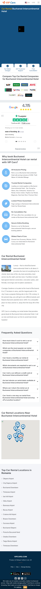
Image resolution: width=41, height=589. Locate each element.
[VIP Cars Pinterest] (22, 579)
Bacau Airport (8, 510)
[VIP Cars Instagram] (25, 579)
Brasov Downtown (9, 519)
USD (33, 2)
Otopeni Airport (8, 478)
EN (28, 2)
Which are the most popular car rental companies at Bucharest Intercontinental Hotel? (18, 350)
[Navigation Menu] (38, 2)
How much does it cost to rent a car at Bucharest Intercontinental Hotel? (17, 342)
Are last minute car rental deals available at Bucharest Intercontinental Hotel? (19, 381)
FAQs (12, 567)
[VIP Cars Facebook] (16, 579)
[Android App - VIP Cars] (15, 573)
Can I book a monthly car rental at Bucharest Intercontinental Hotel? (15, 359)
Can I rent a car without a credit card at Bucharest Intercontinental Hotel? (17, 374)
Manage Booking (25, 567)
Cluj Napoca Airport (10, 483)
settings (18, 587)
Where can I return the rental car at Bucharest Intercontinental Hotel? (16, 389)
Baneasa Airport (8, 505)
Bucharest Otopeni (9, 528)
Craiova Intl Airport (9, 514)
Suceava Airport (8, 523)
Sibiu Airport (7, 501)
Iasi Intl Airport (8, 496)
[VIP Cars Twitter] (19, 579)
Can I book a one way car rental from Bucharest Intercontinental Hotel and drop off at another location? (19, 397)
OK (25, 587)
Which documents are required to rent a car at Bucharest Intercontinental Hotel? (19, 366)
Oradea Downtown (9, 537)
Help (17, 567)
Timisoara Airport (9, 492)
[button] (16, 428)
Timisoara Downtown (10, 546)
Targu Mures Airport (10, 541)
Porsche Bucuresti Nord (11, 532)
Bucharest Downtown (10, 487)
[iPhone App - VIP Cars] (26, 573)
